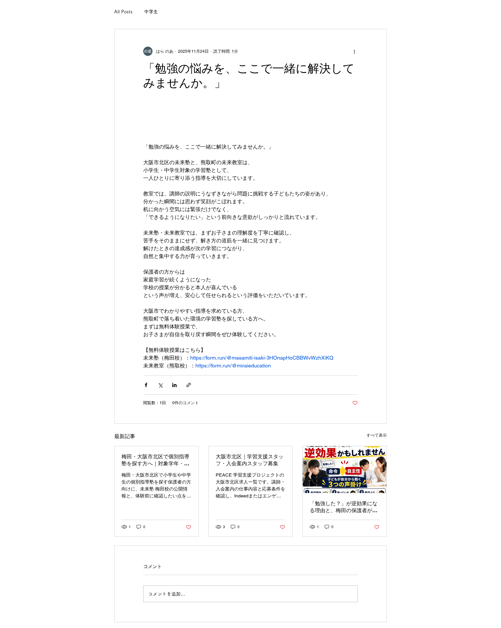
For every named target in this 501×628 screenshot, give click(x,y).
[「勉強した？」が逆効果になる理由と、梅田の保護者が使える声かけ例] (344, 469)
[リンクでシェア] (188, 385)
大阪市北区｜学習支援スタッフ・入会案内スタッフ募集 (250, 459)
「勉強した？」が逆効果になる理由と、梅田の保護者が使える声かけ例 (343, 507)
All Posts (123, 11)
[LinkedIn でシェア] (174, 385)
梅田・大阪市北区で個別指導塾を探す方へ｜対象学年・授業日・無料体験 (155, 460)
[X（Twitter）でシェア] (160, 385)
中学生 (151, 11)
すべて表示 (376, 435)
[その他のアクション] (354, 51)
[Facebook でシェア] (146, 385)
